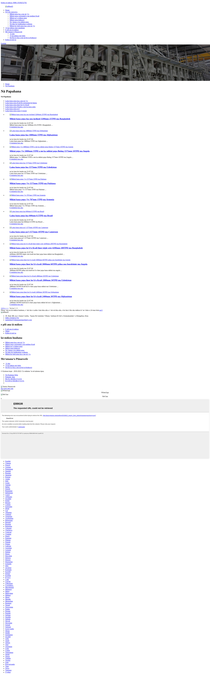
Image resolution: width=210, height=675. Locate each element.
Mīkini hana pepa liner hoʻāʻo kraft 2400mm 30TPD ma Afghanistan (41, 296)
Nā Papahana (9, 86)
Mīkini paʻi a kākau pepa (18, 18)
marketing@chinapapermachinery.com (18, 320)
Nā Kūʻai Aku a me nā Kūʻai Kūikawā (23, 38)
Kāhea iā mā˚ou (10, 40)
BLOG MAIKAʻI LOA (13, 379)
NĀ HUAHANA (11, 12)
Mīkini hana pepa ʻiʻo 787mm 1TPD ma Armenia (32, 199)
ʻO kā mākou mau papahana (15, 28)
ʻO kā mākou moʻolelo (17, 36)
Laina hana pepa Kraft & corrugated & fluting (21, 103)
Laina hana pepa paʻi (12, 109)
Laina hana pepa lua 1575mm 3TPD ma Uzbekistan (33, 167)
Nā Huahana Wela (11, 375)
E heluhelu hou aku (16, 127)
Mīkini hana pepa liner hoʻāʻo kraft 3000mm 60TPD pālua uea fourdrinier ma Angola (48, 264)
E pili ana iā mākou (12, 30)
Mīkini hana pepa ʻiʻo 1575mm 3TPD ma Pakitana (33, 183)
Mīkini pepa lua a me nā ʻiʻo (19, 14)
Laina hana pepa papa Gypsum (16, 111)
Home (7, 10)
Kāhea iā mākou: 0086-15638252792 (14, 3)
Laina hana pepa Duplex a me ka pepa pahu (20, 107)
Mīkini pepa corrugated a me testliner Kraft (24, 16)
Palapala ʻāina (10, 377)
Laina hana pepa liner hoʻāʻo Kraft (17, 105)
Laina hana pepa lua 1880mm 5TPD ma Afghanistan (34, 135)
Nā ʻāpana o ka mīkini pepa (19, 22)
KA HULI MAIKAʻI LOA (14, 381)
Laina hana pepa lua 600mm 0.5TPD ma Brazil (31, 215)
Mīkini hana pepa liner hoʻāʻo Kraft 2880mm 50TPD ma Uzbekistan (40, 280)
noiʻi (101, 310)
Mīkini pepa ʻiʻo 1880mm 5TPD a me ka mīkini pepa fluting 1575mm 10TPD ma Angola (50, 151)
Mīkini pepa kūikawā (17, 20)
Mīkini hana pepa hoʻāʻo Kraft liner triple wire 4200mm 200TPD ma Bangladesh (46, 248)
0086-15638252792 (12, 318)
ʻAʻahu (12, 34)
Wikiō (7, 331)
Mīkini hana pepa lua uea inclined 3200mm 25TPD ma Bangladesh (40, 119)
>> (8, 308)
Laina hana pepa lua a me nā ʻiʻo (16, 101)
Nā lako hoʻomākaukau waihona (21, 24)
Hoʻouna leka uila (7, 388)
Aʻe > (5, 308)
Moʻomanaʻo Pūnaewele (13, 32)
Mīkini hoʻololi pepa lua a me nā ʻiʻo (22, 26)
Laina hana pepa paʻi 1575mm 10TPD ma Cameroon (34, 232)
